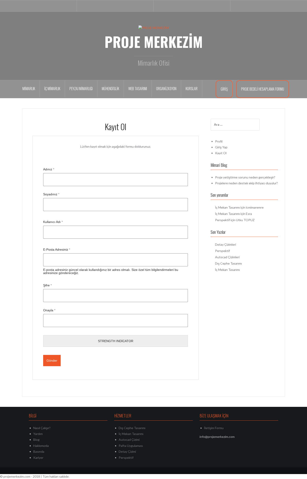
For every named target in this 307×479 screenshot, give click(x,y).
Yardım (38, 434)
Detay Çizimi (127, 451)
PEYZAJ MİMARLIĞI (81, 88)
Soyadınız (51, 194)
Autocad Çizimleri (227, 257)
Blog (36, 439)
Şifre (47, 285)
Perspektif (222, 220)
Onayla (49, 310)
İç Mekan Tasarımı (227, 207)
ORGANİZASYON (166, 88)
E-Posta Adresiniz (56, 249)
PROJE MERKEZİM (154, 41)
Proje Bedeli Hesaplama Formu (262, 89)
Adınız (48, 169)
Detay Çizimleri (225, 244)
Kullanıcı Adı (53, 222)
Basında (38, 451)
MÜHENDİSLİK (110, 88)
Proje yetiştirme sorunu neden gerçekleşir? (245, 177)
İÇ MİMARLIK (52, 88)
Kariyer (38, 457)
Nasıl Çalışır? (42, 428)
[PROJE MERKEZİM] (153, 27)
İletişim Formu (214, 428)
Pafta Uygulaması (131, 446)
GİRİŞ (224, 89)
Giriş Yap (221, 147)
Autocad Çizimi (129, 439)
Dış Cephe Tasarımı (228, 263)
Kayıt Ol (221, 153)
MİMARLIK (28, 88)
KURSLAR (192, 88)
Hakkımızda (41, 446)
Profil (218, 141)
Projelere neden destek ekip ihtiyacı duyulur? (246, 183)
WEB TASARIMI (137, 88)
